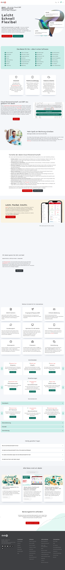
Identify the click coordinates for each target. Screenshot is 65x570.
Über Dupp (55, 541)
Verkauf (18, 543)
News (42, 548)
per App (52, 333)
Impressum (55, 551)
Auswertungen (20, 551)
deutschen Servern (15, 85)
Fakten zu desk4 (32, 547)
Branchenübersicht (32, 557)
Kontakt (54, 557)
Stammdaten (19, 541)
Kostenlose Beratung (27, 190)
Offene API (31, 559)
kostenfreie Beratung (18, 36)
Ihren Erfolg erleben (10, 216)
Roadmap (31, 555)
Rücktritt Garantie (44, 562)
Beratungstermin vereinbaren (32, 522)
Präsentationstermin (45, 543)
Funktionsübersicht (45, 554)
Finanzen (19, 547)
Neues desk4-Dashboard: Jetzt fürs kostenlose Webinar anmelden (31, 488)
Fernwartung (55, 555)
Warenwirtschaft (7, 261)
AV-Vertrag (55, 545)
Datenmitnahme (32, 551)
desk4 (6, 207)
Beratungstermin (44, 541)
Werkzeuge (19, 549)
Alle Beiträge (32, 472)
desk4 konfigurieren (38, 190)
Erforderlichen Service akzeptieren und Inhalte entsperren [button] (49, 114)
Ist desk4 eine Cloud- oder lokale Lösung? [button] (11, 459)
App (18, 553)
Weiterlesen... (5, 497)
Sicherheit (27, 182)
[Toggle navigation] (63, 2)
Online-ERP (19, 108)
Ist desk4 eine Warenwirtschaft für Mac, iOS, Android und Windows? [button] (16, 450)
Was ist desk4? (32, 545)
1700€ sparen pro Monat (46, 552)
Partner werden (44, 550)
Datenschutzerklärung (57, 549)
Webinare (43, 558)
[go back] (28, 472)
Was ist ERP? (31, 543)
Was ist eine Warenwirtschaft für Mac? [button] (10, 445)
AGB (54, 543)
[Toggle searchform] (58, 2)
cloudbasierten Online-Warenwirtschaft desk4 (13, 105)
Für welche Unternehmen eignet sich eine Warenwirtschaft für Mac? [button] (16, 454)
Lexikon (42, 560)
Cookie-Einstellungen (57, 553)
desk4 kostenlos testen (45, 556)
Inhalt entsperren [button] (49, 111)
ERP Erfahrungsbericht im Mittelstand (11, 487)
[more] (37, 472)
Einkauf (18, 545)
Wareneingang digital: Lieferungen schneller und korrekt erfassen (53, 488)
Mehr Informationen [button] (48, 108)
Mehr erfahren (19, 270)
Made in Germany (32, 541)
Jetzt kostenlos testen (7, 36)
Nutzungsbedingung (57, 547)
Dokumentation (32, 553)
